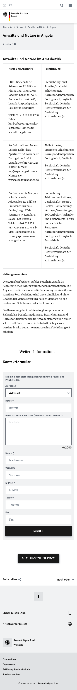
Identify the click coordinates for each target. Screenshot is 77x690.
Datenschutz (9, 659)
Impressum (9, 664)
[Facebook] (39, 596)
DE (4, 5)
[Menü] (70, 5)
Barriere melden (11, 674)
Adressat (11, 385)
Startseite (7, 27)
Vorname (10, 467)
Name (9, 453)
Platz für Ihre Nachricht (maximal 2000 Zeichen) (34, 415)
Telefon (9, 497)
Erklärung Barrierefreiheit (16, 669)
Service (19, 27)
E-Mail (10, 482)
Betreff (9, 400)
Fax (7, 512)
